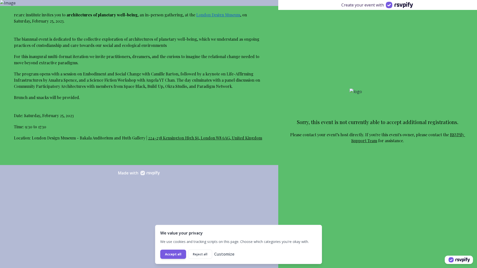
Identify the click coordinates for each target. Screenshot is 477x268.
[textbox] (139, 18)
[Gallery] (139, 3)
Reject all (200, 254)
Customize (224, 254)
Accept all (173, 254)
